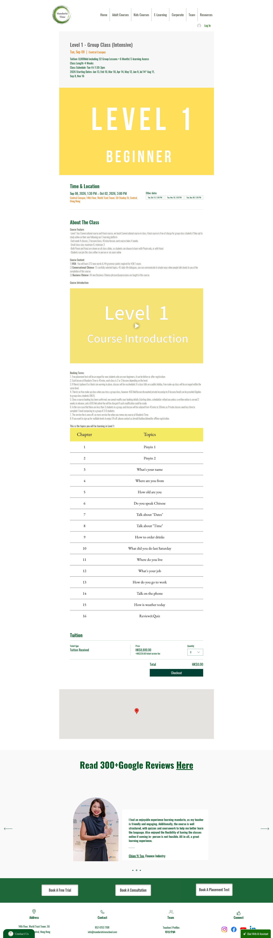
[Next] (265, 829)
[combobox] (195, 652)
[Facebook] (233, 929)
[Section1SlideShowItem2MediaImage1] (140, 870)
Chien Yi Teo (136, 855)
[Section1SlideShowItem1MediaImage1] (136, 870)
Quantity (190, 646)
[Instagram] (224, 929)
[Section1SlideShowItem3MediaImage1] (132, 870)
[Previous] (8, 829)
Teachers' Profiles (171, 927)
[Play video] (136, 325)
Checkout (176, 672)
